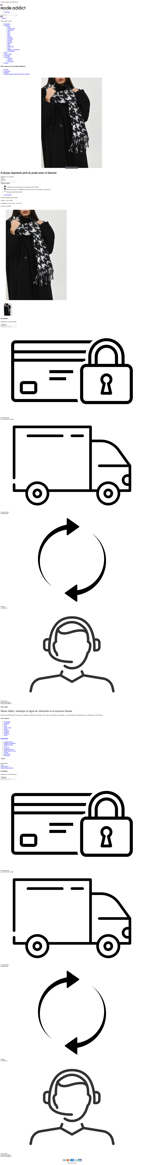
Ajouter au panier (5, 183)
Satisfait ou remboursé (10, 743)
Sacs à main (10, 61)
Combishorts (10, 30)
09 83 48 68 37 (5, 766)
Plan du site (7, 754)
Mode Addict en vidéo (10, 751)
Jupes (8, 31)
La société (6, 748)
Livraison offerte (8, 741)
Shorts (9, 36)
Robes (9, 27)
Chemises (9, 42)
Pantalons (9, 37)
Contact (6, 752)
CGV (5, 746)
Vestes (9, 43)
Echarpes (9, 60)
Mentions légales (8, 745)
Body (8, 34)
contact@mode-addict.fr (7, 768)
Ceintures (9, 58)
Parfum (6, 63)
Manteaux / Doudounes (13, 49)
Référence (3, 177)
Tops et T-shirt (11, 28)
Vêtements (7, 25)
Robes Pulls (10, 46)
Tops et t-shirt (7, 727)
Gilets (8, 48)
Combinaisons (11, 51)
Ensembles (10, 39)
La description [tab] (8, 194)
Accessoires (7, 57)
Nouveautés (7, 24)
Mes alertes (7, 755)
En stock (3, 206)
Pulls (8, 45)
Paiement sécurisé (8, 749)
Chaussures (7, 55)
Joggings (9, 40)
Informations (4, 738)
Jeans (8, 33)
